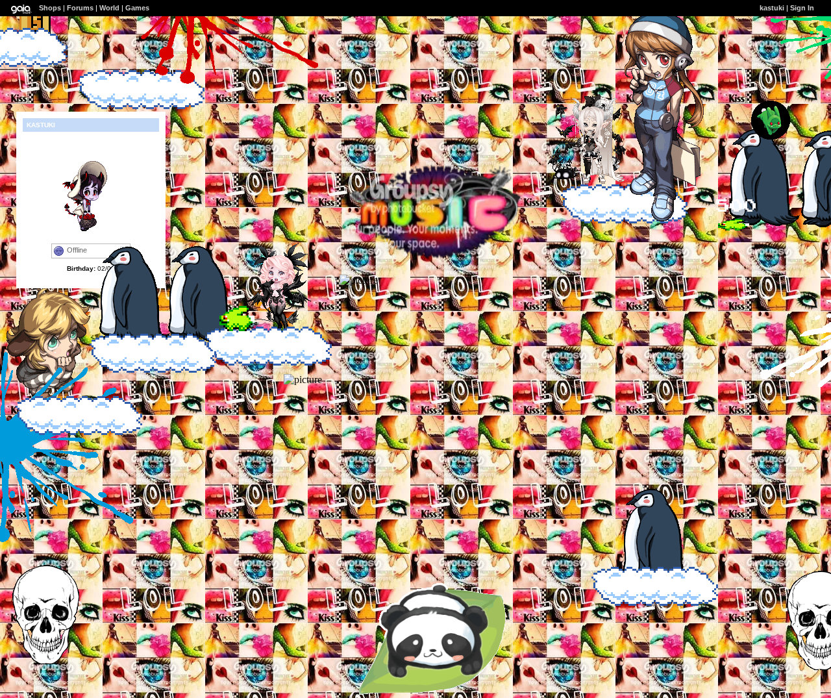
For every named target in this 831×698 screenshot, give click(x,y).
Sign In (802, 8)
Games (137, 8)
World (109, 8)
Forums (80, 8)
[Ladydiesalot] (587, 180)
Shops (50, 8)
